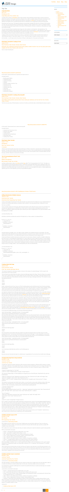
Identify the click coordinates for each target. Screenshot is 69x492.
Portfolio (53, 1)
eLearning (16, 46)
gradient (26, 46)
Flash (3, 44)
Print (11, 15)
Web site (17, 269)
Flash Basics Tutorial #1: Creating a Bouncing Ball (13, 94)
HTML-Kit (24, 294)
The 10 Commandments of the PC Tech (11, 156)
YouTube (7, 101)
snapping (3, 47)
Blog (62, 1)
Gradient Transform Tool (33, 46)
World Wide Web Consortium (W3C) (28, 307)
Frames (22, 99)
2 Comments (4, 147)
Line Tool (40, 46)
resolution (14, 15)
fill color (20, 46)
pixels (8, 15)
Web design (13, 269)
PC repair (9, 161)
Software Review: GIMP (62, 16)
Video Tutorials (23, 44)
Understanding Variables (12, 421)
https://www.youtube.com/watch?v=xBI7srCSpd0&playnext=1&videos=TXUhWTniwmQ (18, 191)
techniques (36, 31)
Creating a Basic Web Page (8, 264)
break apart (4, 46)
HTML (3, 269)
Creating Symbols (10, 99)
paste (44, 46)
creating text (11, 46)
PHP (2, 419)
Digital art (4, 159)
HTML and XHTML (5, 267)
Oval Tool (40, 99)
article (32, 20)
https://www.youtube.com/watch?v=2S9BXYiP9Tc (37, 124)
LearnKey (5, 161)
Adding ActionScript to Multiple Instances (11, 195)
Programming (6, 419)
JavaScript (4, 360)
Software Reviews (59, 12)
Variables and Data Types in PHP (9, 414)
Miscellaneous (4, 143)
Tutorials (17, 44)
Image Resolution (6, 10)
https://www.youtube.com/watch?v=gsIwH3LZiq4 (11, 72)
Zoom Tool (21, 47)
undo (17, 47)
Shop (66, 1)
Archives (57, 11)
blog (2, 161)
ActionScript (4, 198)
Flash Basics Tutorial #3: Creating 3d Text (11, 41)
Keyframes (32, 99)
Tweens (3, 101)
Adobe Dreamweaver (46, 293)
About (58, 1)
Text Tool (7, 47)
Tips (17, 15)
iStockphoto (15, 17)
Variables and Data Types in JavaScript (11, 454)
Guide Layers (26, 99)
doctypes (42, 307)
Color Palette (4, 99)
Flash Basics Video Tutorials (9, 44)
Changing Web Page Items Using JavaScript (12, 357)
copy (8, 46)
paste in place (48, 46)
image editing (4, 15)
